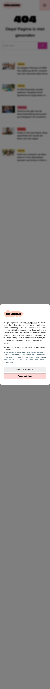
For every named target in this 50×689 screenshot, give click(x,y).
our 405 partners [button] (31, 323)
